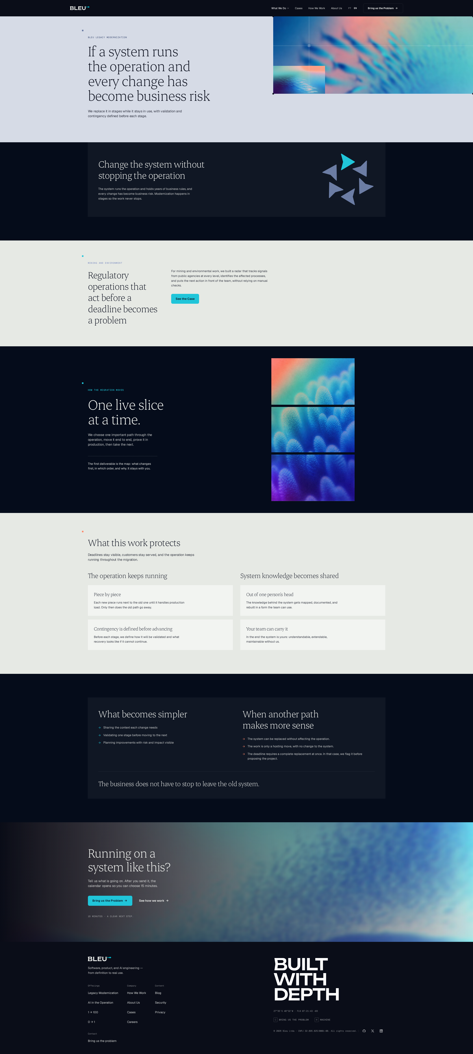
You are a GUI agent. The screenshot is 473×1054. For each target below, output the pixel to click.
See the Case (185, 299)
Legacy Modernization (103, 993)
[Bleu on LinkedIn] (381, 1031)
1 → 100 (93, 1012)
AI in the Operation (100, 1003)
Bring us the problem (102, 1041)
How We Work (316, 8)
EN (355, 8)
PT (349, 8)
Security (160, 1003)
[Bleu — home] (80, 8)
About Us (336, 8)
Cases (298, 8)
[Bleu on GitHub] (364, 1031)
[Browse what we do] (288, 8)
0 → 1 (91, 1022)
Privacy (160, 1012)
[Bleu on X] (373, 1031)
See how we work (154, 901)
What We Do (278, 8)
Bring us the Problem (383, 8)
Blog (158, 993)
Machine (323, 1019)
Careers (132, 1022)
